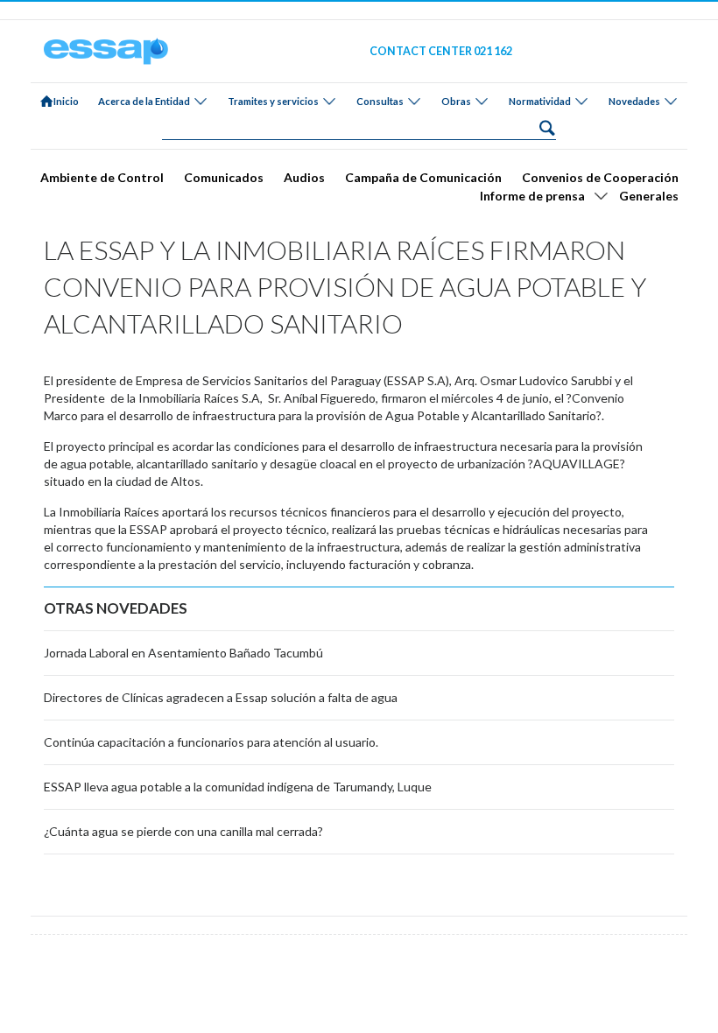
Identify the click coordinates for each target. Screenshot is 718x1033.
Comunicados (224, 177)
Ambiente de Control (102, 177)
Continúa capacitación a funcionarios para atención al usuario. (211, 741)
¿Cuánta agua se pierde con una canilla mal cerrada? (183, 831)
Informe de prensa (532, 195)
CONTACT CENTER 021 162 (441, 51)
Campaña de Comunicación (423, 177)
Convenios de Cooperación (600, 177)
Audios (304, 177)
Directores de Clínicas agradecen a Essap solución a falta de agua (221, 697)
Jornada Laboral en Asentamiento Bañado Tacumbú (183, 652)
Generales (649, 195)
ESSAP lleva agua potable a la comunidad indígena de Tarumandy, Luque (238, 786)
